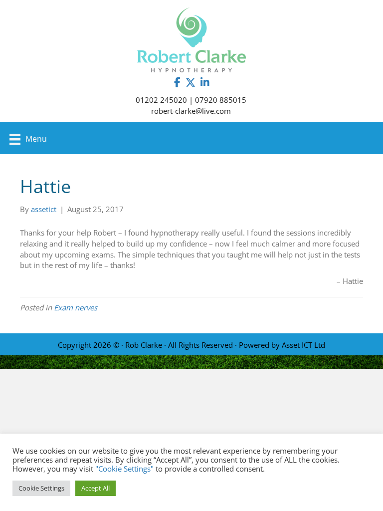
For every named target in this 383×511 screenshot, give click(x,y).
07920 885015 (220, 100)
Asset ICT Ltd (303, 345)
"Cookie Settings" (124, 469)
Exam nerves (75, 307)
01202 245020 (161, 100)
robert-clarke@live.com (191, 111)
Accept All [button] (95, 488)
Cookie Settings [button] (41, 488)
